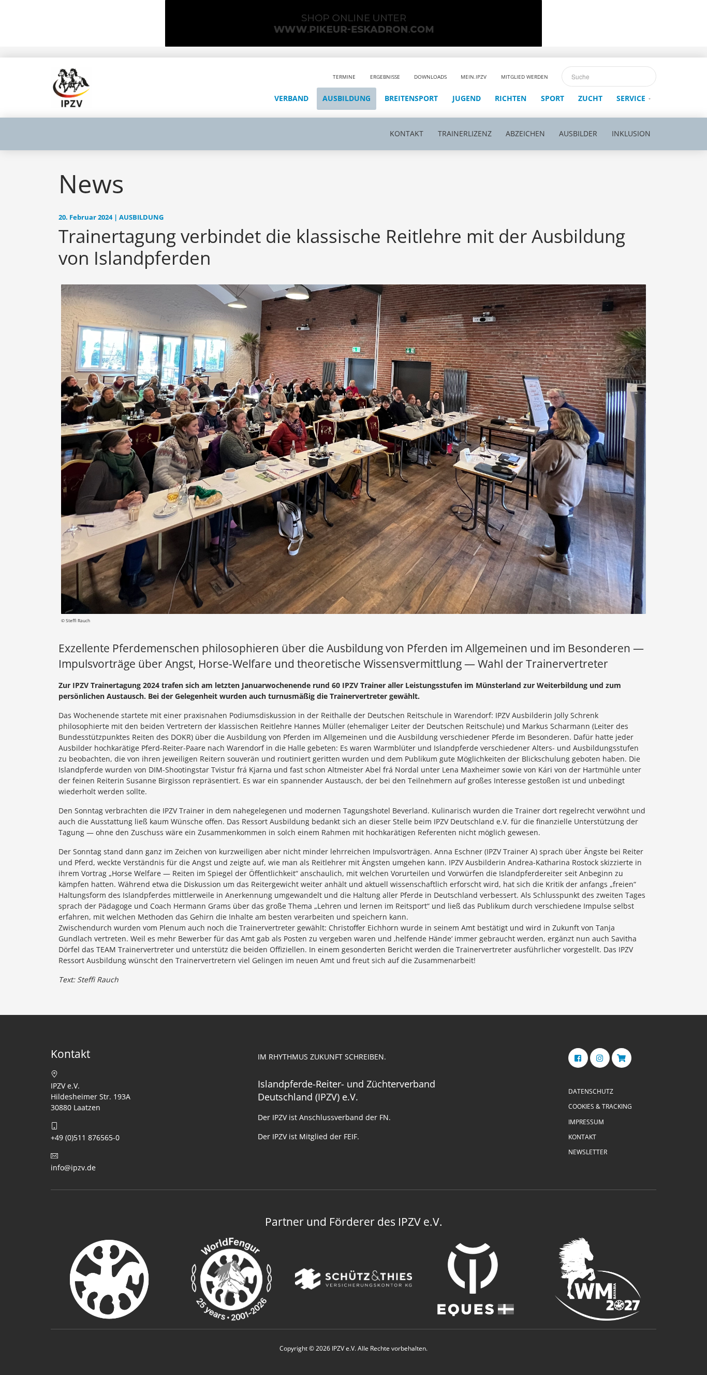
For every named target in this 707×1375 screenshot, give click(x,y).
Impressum (586, 1122)
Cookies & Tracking (600, 1106)
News (91, 183)
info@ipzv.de (73, 1167)
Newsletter (587, 1152)
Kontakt (582, 1137)
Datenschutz (590, 1091)
